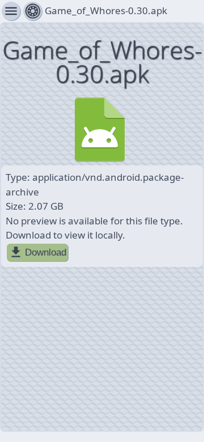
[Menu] (32, 11)
